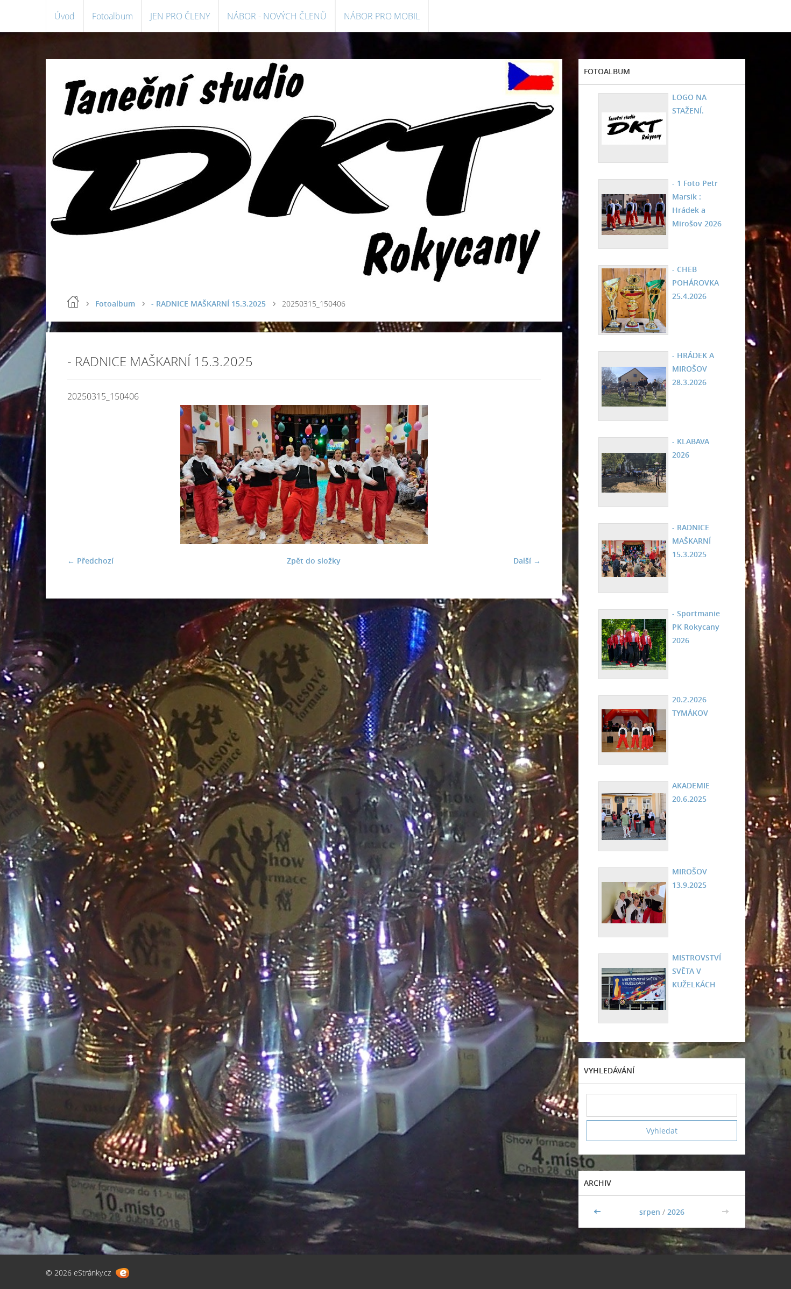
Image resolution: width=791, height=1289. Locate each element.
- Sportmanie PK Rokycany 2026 (696, 626)
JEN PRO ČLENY (180, 16)
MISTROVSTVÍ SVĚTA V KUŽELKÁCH (696, 970)
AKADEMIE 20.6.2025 (691, 792)
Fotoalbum (112, 16)
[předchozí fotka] (85, 474)
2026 (675, 1212)
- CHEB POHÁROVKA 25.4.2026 (695, 282)
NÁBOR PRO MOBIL (382, 16)
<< (598, 1212)
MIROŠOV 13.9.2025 (689, 878)
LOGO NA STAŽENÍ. (689, 104)
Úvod (64, 16)
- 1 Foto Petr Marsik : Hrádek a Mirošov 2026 (697, 203)
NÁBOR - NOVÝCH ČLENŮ (277, 16)
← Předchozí (90, 561)
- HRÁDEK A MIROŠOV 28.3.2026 (693, 368)
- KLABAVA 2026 (690, 448)
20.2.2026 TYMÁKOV (690, 706)
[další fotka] (523, 474)
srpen (649, 1212)
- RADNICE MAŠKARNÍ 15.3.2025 (208, 303)
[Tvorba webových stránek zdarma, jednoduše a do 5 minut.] (122, 1273)
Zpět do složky (314, 561)
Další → (527, 561)
